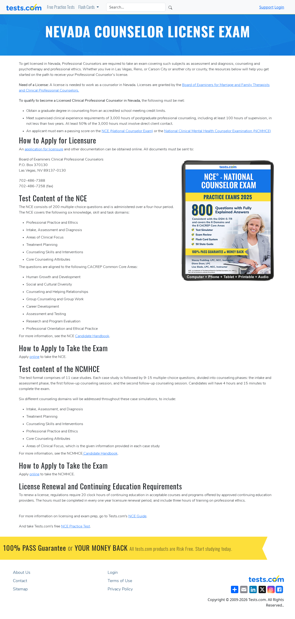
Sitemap (20, 589)
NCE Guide (137, 516)
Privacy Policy (120, 589)
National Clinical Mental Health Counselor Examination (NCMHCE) (217, 131)
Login (279, 7)
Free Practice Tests (61, 8)
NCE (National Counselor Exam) (127, 131)
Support (266, 7)
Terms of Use (120, 581)
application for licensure (44, 149)
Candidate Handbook (92, 336)
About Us (21, 573)
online (34, 357)
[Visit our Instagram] (271, 589)
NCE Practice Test (75, 526)
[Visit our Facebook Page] (279, 589)
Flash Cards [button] (86, 8)
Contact (20, 581)
